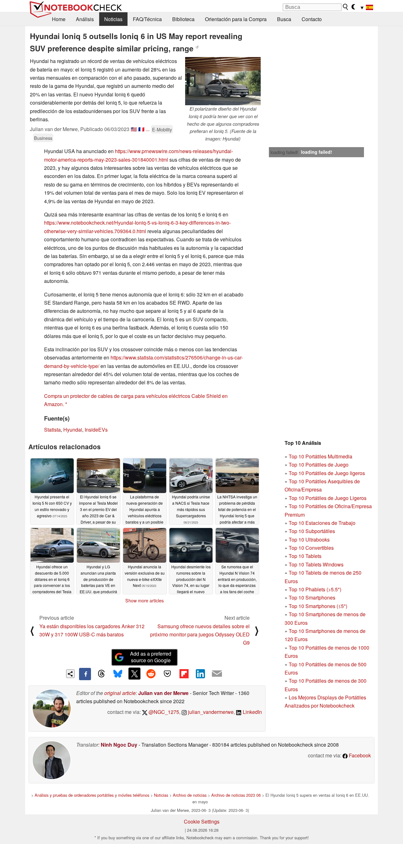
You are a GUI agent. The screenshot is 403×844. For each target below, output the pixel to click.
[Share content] (70, 673)
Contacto (312, 19)
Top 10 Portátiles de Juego (319, 464)
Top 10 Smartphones (312, 597)
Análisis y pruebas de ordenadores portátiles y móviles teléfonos (92, 795)
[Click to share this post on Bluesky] (118, 674)
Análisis (85, 19)
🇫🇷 (141, 129)
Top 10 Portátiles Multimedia (320, 456)
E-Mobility (162, 129)
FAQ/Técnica (147, 19)
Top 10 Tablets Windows (316, 564)
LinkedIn (251, 711)
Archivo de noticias (190, 795)
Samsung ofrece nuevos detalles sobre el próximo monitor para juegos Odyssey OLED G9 (200, 634)
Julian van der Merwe (163, 693)
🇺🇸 (134, 129)
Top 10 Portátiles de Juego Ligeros (327, 498)
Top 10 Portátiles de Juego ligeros (327, 473)
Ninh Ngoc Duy (119, 744)
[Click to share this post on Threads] (101, 674)
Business (43, 138)
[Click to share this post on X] (134, 674)
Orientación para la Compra (236, 19)
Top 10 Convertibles (311, 547)
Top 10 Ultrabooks (309, 539)
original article (120, 693)
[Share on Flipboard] (184, 674)
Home (58, 19)
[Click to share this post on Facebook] (85, 674)
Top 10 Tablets (305, 556)
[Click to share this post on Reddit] (151, 674)
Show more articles (144, 600)
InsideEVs (96, 429)
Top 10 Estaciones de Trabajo (322, 522)
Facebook (359, 755)
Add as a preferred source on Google (150, 657)
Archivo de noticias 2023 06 (236, 795)
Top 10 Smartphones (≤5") (318, 606)
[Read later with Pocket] (167, 674)
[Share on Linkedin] (200, 674)
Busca (284, 19)
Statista (52, 429)
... (148, 129)
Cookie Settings (201, 821)
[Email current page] (217, 674)
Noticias (113, 19)
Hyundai (72, 429)
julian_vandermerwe (210, 711)
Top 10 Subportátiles (312, 531)
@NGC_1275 (163, 711)
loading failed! (284, 152)
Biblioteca (183, 19)
